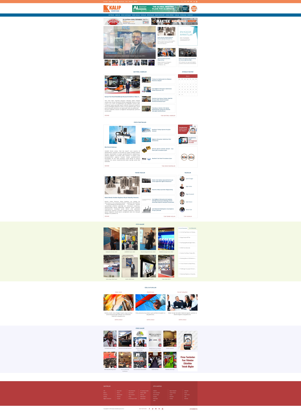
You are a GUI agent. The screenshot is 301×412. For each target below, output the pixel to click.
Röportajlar (155, 398)
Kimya (130, 396)
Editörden (111, 1)
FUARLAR (177, 15)
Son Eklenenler (192, 228)
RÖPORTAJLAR (150, 15)
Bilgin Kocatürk (190, 194)
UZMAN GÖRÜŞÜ (169, 15)
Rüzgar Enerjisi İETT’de (185, 237)
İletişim (135, 1)
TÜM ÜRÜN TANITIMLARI (168, 166)
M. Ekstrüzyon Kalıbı (133, 398)
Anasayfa (105, 1)
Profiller (171, 398)
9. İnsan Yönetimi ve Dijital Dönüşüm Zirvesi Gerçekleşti (188, 263)
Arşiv (126, 1)
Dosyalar (155, 396)
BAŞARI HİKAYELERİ (160, 15)
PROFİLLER (190, 15)
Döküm (118, 392)
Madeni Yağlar (143, 392)
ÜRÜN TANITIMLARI (126, 15)
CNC (104, 390)
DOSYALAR (143, 15)
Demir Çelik (119, 390)
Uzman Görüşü (173, 392)
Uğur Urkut (189, 186)
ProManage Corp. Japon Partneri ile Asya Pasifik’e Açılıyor (188, 268)
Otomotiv (105, 394)
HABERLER (117, 15)
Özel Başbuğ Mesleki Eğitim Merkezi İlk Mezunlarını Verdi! (188, 242)
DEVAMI (107, 115)
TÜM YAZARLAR (188, 216)
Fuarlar (171, 394)
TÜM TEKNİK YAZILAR (169, 216)
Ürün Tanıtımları (156, 392)
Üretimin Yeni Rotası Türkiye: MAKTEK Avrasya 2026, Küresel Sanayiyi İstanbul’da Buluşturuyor (188, 253)
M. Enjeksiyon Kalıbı (144, 390)
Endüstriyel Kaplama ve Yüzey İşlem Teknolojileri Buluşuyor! (188, 274)
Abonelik (131, 1)
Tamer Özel (189, 209)
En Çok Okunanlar (183, 228)
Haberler (155, 390)
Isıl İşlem (118, 398)
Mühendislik (142, 398)
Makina (104, 392)
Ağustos (188, 76)
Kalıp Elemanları (132, 390)
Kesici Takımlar (132, 394)
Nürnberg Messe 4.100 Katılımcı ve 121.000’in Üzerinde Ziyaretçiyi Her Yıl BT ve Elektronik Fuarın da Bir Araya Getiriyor (188, 258)
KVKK (154, 400)
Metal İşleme (142, 396)
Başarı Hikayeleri (173, 390)
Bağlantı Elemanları (107, 398)
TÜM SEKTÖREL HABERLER (168, 115)
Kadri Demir (189, 202)
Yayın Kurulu (121, 1)
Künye (115, 1)
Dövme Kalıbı (119, 394)
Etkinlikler (172, 396)
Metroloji (142, 394)
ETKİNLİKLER (183, 15)
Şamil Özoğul (189, 178)
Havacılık (118, 396)
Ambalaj (105, 396)
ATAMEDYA (193, 409)
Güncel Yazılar (156, 394)
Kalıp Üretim (131, 392)
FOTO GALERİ (140, 224)
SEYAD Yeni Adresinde (185, 247)
